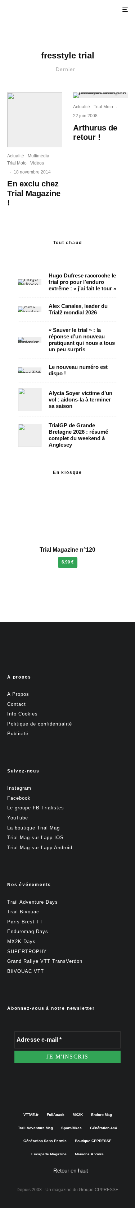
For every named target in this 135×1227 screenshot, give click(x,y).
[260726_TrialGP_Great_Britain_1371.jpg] (29, 399)
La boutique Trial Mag (33, 828)
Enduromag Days (27, 931)
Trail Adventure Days (32, 902)
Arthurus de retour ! (95, 132)
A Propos (18, 694)
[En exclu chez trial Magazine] (34, 119)
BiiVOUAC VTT (25, 971)
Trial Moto (17, 163)
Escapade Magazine (49, 1154)
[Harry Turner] (29, 435)
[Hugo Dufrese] (29, 282)
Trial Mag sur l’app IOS (35, 837)
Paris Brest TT (25, 921)
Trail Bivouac (23, 911)
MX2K (78, 1115)
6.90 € (68, 562)
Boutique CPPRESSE (93, 1141)
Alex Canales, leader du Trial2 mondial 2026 (78, 309)
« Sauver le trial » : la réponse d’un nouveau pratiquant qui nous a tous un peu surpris (82, 339)
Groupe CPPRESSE (98, 1189)
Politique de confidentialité (39, 724)
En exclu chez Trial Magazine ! (33, 193)
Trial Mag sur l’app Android (39, 847)
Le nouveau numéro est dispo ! (78, 370)
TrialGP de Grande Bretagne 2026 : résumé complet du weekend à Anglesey (78, 435)
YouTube (17, 818)
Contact (16, 704)
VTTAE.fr (31, 1115)
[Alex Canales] (29, 309)
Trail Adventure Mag (35, 1128)
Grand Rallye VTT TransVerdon (44, 961)
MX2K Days (21, 941)
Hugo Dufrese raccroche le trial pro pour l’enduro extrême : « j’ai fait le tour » (82, 281)
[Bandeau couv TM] (29, 370)
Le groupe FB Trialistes (35, 807)
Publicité (17, 733)
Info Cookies (22, 714)
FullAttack (55, 1115)
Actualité (15, 155)
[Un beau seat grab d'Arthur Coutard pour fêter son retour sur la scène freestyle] (100, 95)
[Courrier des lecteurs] (29, 340)
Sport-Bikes (71, 1128)
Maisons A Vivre (89, 1154)
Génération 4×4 (103, 1128)
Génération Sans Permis (45, 1141)
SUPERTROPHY (27, 951)
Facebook (19, 798)
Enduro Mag (101, 1115)
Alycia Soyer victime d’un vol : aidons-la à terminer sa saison (80, 399)
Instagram (19, 788)
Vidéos (37, 163)
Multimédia (38, 155)
